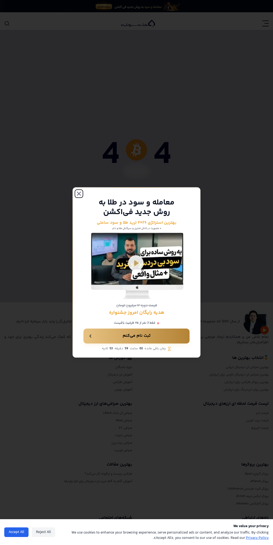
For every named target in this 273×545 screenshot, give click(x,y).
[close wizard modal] (79, 194)
